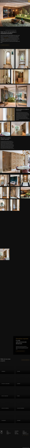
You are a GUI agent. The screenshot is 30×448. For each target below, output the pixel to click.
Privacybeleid (23, 447)
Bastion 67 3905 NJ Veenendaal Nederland (9, 433)
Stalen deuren (5, 1)
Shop (23, 1)
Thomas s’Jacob (6, 37)
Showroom (17, 1)
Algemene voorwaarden (27, 447)
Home (1, 1)
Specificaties (14, 1)
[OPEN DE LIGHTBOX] (4, 180)
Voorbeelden (9, 1)
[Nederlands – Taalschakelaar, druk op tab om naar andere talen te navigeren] (26, 1)
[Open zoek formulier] (24, 1)
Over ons (21, 1)
